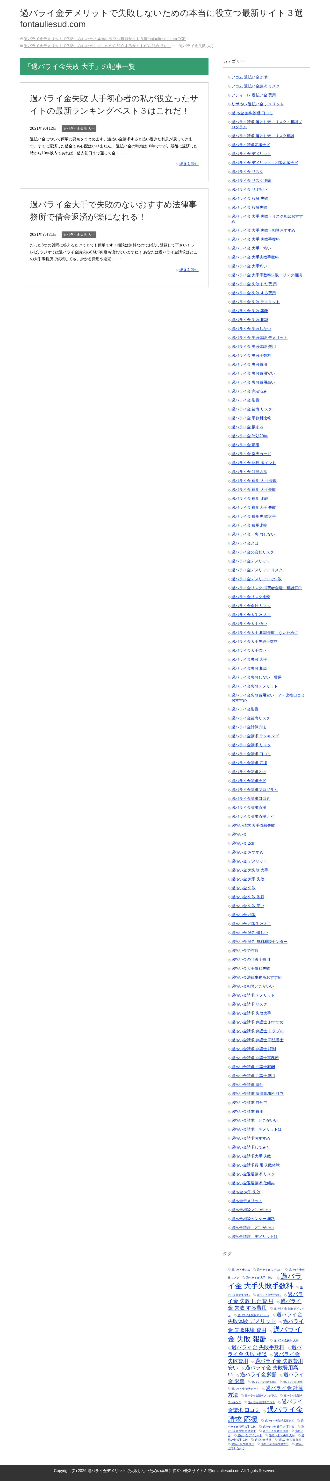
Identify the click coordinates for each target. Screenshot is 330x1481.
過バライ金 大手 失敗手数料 (255, 239)
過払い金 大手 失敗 (247, 879)
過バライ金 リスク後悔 (251, 181)
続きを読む (189, 164)
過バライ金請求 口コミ (251, 754)
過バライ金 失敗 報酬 (249, 311)
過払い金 (239, 834)
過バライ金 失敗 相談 (249, 320)
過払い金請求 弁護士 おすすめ (257, 1022)
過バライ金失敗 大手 (79, 128)
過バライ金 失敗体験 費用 (253, 347)
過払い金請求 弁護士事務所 (255, 1058)
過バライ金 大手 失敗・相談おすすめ (263, 230)
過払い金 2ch (242, 843)
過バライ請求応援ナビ (250, 145)
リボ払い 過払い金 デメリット (257, 104)
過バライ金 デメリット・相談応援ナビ (264, 163)
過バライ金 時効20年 (249, 436)
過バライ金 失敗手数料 (251, 355)
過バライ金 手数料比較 (251, 418)
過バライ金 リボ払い (249, 189)
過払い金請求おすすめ (250, 1138)
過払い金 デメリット (249, 861)
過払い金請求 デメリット (253, 995)
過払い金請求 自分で (249, 1102)
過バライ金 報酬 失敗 (249, 198)
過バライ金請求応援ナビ (252, 816)
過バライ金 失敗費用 (249, 364)
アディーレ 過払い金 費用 (253, 95)
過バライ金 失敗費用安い (253, 373)
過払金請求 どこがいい (252, 1228)
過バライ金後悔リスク (250, 718)
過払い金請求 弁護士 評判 (253, 1049)
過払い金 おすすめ (247, 852)
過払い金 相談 (243, 915)
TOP (105, 39)
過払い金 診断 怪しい (249, 933)
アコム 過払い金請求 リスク (255, 86)
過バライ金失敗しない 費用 (256, 677)
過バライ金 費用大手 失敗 (253, 507)
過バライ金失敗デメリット (254, 686)
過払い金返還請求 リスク (253, 1174)
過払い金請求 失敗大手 (251, 1013)
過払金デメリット (246, 1201)
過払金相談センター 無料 (253, 1219)
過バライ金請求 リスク (251, 745)
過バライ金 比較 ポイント (253, 463)
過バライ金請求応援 (248, 807)
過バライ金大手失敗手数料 (254, 642)
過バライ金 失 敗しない (253, 534)
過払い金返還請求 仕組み (253, 1183)
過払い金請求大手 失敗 (251, 1156)
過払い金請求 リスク (249, 1004)
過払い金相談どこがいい (252, 986)
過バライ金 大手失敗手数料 (255, 257)
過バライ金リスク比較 (250, 597)
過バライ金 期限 (245, 445)
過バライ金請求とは (248, 772)
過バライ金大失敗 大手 (251, 615)
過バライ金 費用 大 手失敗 (254, 481)
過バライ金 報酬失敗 (249, 207)
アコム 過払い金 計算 (249, 77)
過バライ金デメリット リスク (257, 570)
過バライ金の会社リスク (252, 552)
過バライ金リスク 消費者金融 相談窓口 (266, 588)
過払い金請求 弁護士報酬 (253, 1067)
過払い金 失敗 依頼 (247, 897)
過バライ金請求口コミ (250, 799)
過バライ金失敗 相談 (249, 668)
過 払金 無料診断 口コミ (252, 113)
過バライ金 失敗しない (251, 329)
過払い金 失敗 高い (247, 906)
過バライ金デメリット (250, 561)
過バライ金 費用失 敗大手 (253, 516)
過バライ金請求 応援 (249, 763)
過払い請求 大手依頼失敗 (253, 825)
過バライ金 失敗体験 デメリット (259, 338)
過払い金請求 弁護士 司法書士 (257, 1040)
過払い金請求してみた (250, 1147)
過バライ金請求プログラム (254, 790)
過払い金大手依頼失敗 (250, 968)
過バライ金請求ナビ (248, 781)
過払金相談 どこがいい (251, 1210)
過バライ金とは (244, 543)
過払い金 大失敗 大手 (249, 870)
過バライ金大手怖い (248, 650)
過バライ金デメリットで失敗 (256, 579)
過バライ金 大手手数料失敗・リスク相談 (266, 275)
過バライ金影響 (244, 709)
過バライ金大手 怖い (249, 624)
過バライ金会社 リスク (251, 606)
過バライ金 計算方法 (249, 472)
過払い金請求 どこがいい (254, 1120)
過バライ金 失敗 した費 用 (254, 284)
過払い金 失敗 (243, 888)
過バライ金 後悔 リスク (251, 409)
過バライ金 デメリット (251, 154)
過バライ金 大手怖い (249, 266)
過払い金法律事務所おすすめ (256, 977)
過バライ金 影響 (245, 400)
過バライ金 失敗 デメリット (255, 302)
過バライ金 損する (247, 427)
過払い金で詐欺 (244, 951)
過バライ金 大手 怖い (251, 248)
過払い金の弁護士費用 (250, 959)
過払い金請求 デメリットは (256, 1129)
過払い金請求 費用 (247, 1111)
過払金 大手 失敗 (245, 1192)
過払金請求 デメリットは (254, 1237)
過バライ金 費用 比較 (249, 498)
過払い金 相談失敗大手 (251, 924)
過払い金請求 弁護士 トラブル (257, 1031)
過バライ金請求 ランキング (255, 736)
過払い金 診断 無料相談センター (259, 942)
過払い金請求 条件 (247, 1085)
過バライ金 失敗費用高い (253, 382)
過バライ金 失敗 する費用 (253, 293)
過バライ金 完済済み (249, 391)
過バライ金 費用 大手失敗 (253, 490)
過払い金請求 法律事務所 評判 (257, 1094)
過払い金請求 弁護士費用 (253, 1076)
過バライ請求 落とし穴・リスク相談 (262, 136)
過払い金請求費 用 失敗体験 (255, 1165)
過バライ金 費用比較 (249, 525)
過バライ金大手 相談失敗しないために (264, 633)
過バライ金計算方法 (248, 727)
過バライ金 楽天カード (251, 454)
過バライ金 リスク (247, 172)
